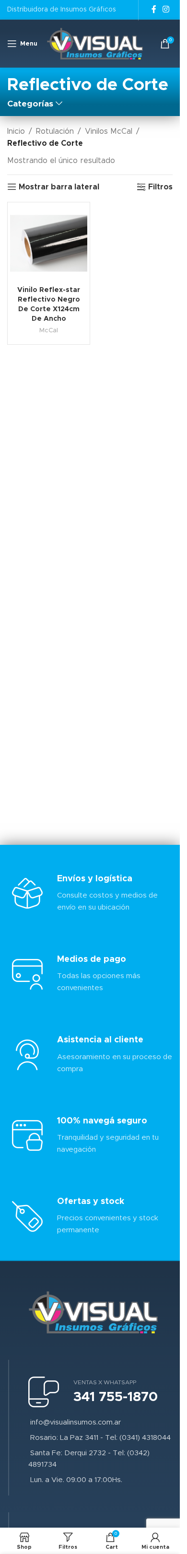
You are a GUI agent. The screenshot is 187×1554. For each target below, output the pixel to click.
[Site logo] (95, 43)
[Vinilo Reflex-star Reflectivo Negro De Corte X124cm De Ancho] (48, 243)
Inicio (16, 131)
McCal (48, 330)
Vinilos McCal (108, 131)
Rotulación (55, 131)
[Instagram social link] (166, 9)
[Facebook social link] (154, 9)
